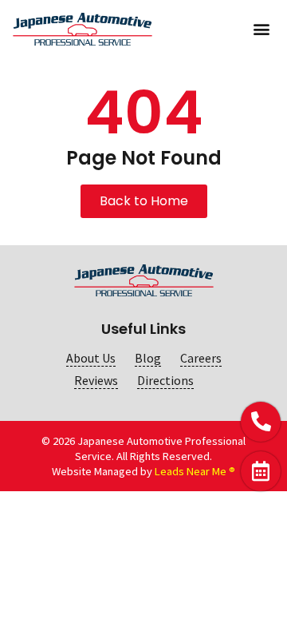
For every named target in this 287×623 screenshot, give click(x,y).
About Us (91, 358)
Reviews (96, 380)
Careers (201, 358)
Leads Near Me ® (195, 471)
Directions (165, 380)
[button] (261, 29)
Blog (148, 358)
